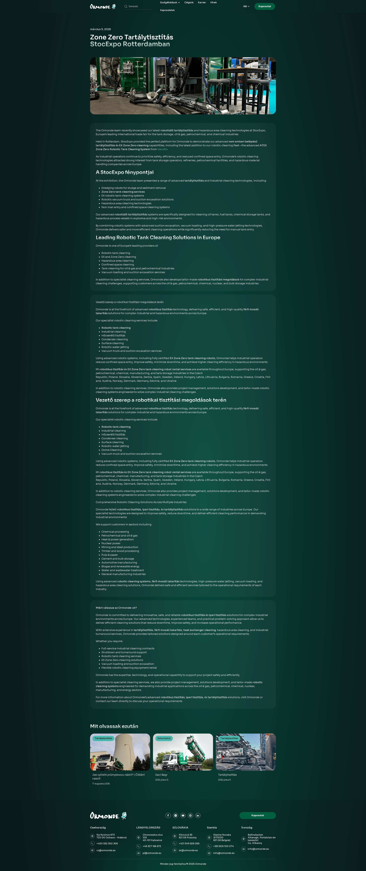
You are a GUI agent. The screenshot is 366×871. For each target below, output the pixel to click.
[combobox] (138, 6)
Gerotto (163, 149)
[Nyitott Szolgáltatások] (179, 2)
